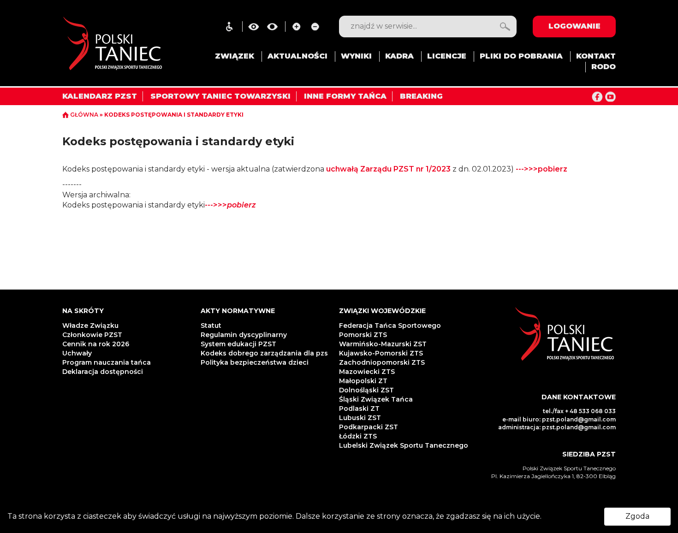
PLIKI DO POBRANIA (521, 56)
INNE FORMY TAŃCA (345, 96)
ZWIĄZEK (234, 56)
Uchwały (78, 353)
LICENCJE (446, 56)
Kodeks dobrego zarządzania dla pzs (264, 353)
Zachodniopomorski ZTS (382, 362)
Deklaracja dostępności (103, 371)
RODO (603, 66)
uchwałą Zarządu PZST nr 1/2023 (388, 169)
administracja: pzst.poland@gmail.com (557, 427)
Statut (211, 325)
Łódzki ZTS (358, 436)
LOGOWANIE (574, 26)
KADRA (399, 56)
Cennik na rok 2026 (95, 344)
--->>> (230, 205)
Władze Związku (90, 325)
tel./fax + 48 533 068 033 (579, 411)
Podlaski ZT (359, 408)
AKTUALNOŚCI (297, 56)
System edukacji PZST (238, 344)
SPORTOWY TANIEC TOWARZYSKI (220, 96)
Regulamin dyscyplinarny (244, 335)
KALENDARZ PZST (99, 96)
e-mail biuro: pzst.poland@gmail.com (559, 419)
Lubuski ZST (360, 418)
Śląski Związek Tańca (376, 399)
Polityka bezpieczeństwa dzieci (255, 362)
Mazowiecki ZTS (367, 371)
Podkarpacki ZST (368, 427)
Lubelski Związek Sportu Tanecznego (403, 445)
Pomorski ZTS (363, 335)
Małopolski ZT (363, 381)
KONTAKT (596, 56)
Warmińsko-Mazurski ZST (383, 344)
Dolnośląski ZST (366, 390)
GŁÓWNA (84, 114)
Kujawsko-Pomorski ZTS (381, 353)
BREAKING (421, 96)
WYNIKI (356, 56)
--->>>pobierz (541, 169)
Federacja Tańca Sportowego (390, 325)
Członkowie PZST (92, 335)
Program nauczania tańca (106, 362)
